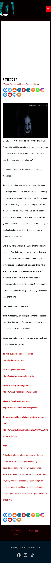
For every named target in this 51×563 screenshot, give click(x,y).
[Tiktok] (32, 555)
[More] (19, 95)
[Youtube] (10, 95)
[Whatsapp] (38, 90)
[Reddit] (14, 90)
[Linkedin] (19, 90)
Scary (6, 84)
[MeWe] (28, 90)
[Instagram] (42, 90)
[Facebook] (5, 90)
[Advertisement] (25, 50)
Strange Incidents (17, 84)
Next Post (34, 531)
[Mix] (33, 90)
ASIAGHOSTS (4, 15)
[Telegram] (14, 95)
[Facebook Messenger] (5, 95)
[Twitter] (10, 90)
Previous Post (16, 531)
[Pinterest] (24, 90)
